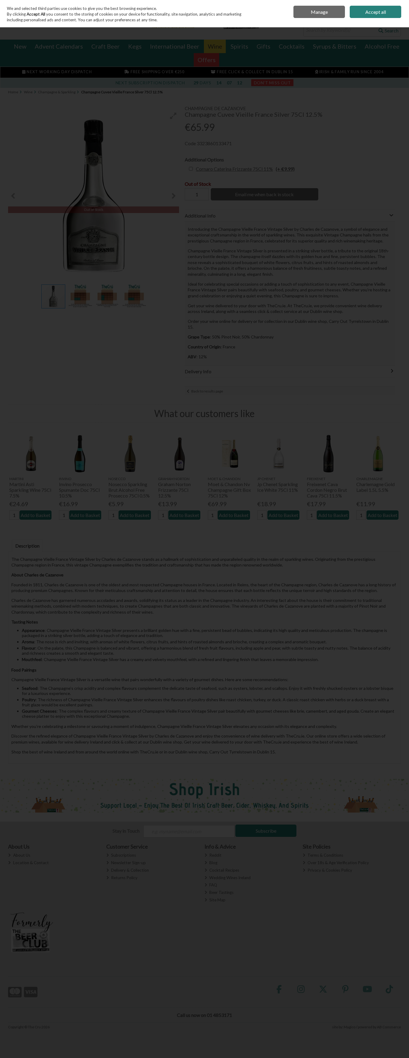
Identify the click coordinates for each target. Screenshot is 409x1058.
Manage (319, 12)
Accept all (375, 12)
